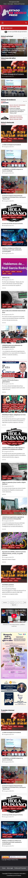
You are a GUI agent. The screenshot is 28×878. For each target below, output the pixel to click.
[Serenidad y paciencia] (14, 574)
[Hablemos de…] (14, 267)
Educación (10, 44)
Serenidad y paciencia (8, 585)
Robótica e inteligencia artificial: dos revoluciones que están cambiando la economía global (12, 249)
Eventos (23, 86)
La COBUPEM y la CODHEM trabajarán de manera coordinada (13, 92)
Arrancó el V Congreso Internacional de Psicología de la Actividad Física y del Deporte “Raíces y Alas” (14, 50)
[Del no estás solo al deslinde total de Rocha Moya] (14, 300)
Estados (13, 374)
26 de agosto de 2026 (7, 225)
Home (5, 3)
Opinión (4, 72)
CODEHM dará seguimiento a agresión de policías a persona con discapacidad (13, 518)
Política (9, 72)
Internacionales (19, 117)
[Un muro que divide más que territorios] (4, 119)
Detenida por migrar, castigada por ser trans (14, 415)
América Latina (6, 404)
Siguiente (14, 605)
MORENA (13, 271)
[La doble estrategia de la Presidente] (14, 134)
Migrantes (12, 119)
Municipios (13, 341)
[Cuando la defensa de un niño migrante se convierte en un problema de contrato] (14, 437)
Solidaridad (5, 410)
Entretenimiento (18, 44)
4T (3, 271)
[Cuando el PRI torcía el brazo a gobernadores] (14, 369)
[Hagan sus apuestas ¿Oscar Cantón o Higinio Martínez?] (14, 471)
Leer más (4, 288)
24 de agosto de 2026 (7, 280)
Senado (9, 478)
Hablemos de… (6, 278)
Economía (21, 242)
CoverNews (10, 875)
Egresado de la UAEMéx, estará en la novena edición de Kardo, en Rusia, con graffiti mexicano (14, 553)
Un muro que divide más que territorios (12, 223)
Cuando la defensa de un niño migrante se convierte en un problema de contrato (13, 448)
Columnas (5, 70)
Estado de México (6, 46)
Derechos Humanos (7, 86)
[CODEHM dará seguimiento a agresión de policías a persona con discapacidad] (14, 506)
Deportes (5, 44)
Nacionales (20, 70)
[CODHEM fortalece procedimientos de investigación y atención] (14, 334)
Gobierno (18, 374)
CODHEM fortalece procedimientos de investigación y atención (12, 346)
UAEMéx (18, 547)
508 (25, 602)
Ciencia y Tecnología (7, 242)
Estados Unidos (13, 117)
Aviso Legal (10, 3)
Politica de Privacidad (19, 3)
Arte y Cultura (6, 545)
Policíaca (11, 513)
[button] (2, 23)
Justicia (10, 70)
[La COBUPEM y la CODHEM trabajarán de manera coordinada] (14, 158)
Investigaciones (6, 341)
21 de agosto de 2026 (7, 451)
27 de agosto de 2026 (7, 54)
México (13, 46)
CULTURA (12, 545)
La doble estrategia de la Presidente (13, 74)
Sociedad (10, 244)
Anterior (5, 602)
